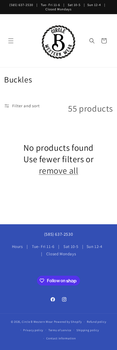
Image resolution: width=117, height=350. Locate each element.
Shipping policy (87, 330)
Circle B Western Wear (37, 322)
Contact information (61, 338)
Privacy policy (33, 330)
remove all (58, 170)
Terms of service (59, 330)
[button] (11, 41)
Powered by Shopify (68, 322)
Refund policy (96, 322)
